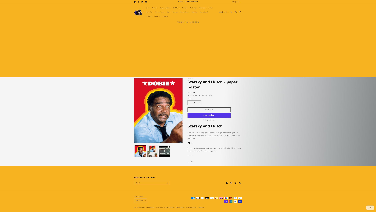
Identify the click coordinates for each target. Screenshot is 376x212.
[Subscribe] (167, 183)
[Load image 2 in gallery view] (152, 151)
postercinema (141, 207)
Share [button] (191, 161)
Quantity (190, 99)
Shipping (197, 95)
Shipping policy (180, 207)
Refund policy (150, 207)
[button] (155, 8)
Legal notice (201, 207)
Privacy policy (160, 207)
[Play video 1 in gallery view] (164, 151)
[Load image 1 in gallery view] (140, 151)
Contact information (191, 207)
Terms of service (169, 207)
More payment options (209, 120)
